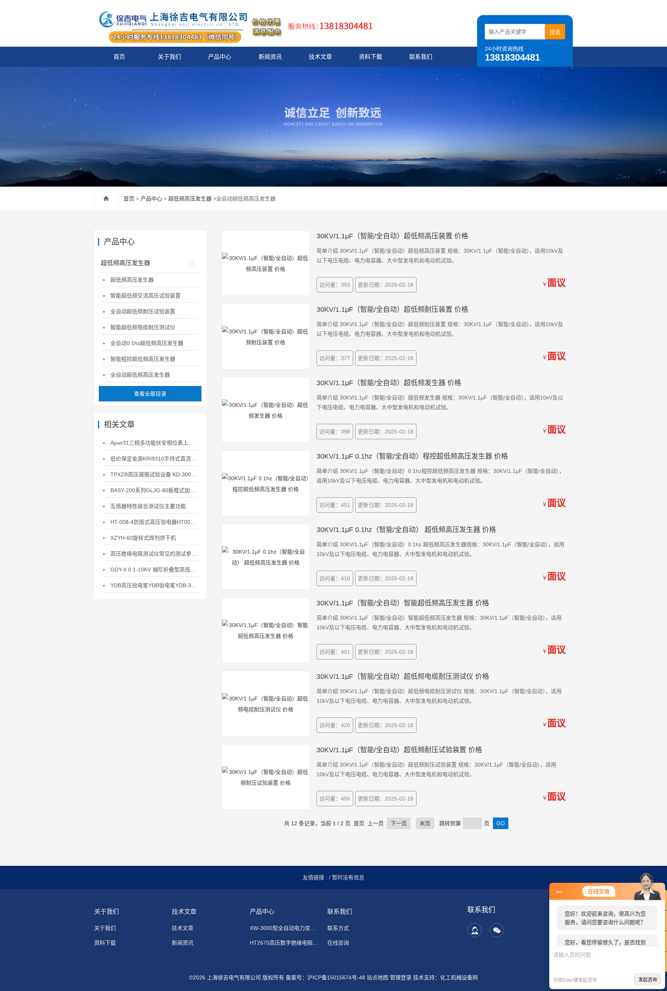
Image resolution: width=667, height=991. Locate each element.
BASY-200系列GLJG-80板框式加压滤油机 (154, 490)
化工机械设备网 (459, 977)
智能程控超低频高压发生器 (142, 359)
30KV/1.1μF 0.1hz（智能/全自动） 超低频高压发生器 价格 (406, 530)
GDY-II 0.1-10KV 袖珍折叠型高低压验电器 (154, 569)
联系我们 (420, 56)
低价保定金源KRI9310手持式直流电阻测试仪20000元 (154, 459)
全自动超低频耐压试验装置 (142, 311)
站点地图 (377, 977)
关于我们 (169, 56)
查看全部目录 (150, 394)
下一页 (399, 823)
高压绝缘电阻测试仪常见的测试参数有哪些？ (154, 554)
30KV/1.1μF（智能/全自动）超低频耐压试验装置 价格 (399, 750)
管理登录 (400, 977)
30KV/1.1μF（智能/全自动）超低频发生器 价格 (389, 383)
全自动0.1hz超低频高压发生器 (146, 343)
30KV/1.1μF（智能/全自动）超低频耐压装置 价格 (392, 309)
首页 (119, 56)
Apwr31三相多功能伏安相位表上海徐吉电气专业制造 (154, 443)
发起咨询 (647, 980)
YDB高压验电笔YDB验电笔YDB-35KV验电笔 (154, 585)
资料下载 (370, 56)
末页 (425, 823)
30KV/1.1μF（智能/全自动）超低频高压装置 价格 (392, 236)
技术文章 (320, 56)
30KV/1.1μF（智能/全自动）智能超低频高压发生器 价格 (403, 603)
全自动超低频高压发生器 (140, 375)
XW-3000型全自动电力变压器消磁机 (284, 928)
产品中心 (219, 56)
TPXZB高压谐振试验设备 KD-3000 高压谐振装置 (154, 474)
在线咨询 (338, 943)
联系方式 (338, 928)
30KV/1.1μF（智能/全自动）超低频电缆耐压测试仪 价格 (403, 676)
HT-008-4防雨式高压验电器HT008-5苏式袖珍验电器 (154, 522)
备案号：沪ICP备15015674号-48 (325, 977)
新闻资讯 (270, 56)
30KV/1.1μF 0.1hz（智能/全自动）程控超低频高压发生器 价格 (412, 456)
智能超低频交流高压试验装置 (145, 295)
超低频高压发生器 (190, 198)
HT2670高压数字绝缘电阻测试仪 (284, 943)
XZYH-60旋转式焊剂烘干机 (143, 538)
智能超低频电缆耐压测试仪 (142, 327)
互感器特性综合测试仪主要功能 (148, 506)
